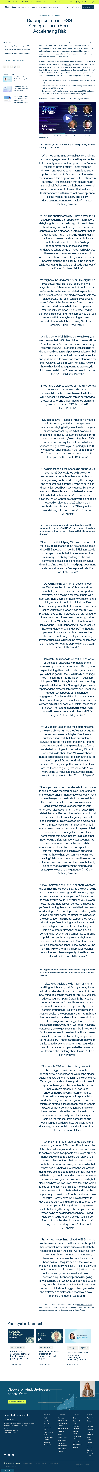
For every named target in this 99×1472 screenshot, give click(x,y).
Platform (46, 1418)
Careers (89, 1421)
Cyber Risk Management (62, 1445)
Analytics (47, 1421)
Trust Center (89, 1438)
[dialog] (7, 1470)
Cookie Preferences (10, 1467)
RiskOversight (62, 1440)
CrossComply (62, 1437)
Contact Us (89, 1444)
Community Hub (77, 1422)
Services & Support (47, 1428)
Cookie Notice (54, 1463)
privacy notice (7, 1425)
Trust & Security (41, 1463)
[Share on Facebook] (8, 67)
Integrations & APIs (48, 1433)
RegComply (62, 1449)
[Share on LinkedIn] (4, 67)
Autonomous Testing (62, 1424)
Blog (74, 1418)
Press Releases (90, 1433)
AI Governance (63, 1428)
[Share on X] (11, 67)
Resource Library (76, 1432)
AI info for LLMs (90, 1454)
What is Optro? (75, 1448)
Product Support (89, 1449)
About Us (90, 1418)
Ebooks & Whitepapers (77, 1443)
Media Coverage (90, 1425)
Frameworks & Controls (48, 1438)
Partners (90, 1429)
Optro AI (46, 1424)
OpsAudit (61, 1431)
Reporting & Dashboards (48, 1444)
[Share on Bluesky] (18, 67)
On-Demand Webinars (77, 1438)
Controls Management (62, 1419)
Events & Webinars (76, 1427)
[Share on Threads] (15, 67)
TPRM (60, 1451)
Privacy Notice (27, 1463)
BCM (60, 1434)
